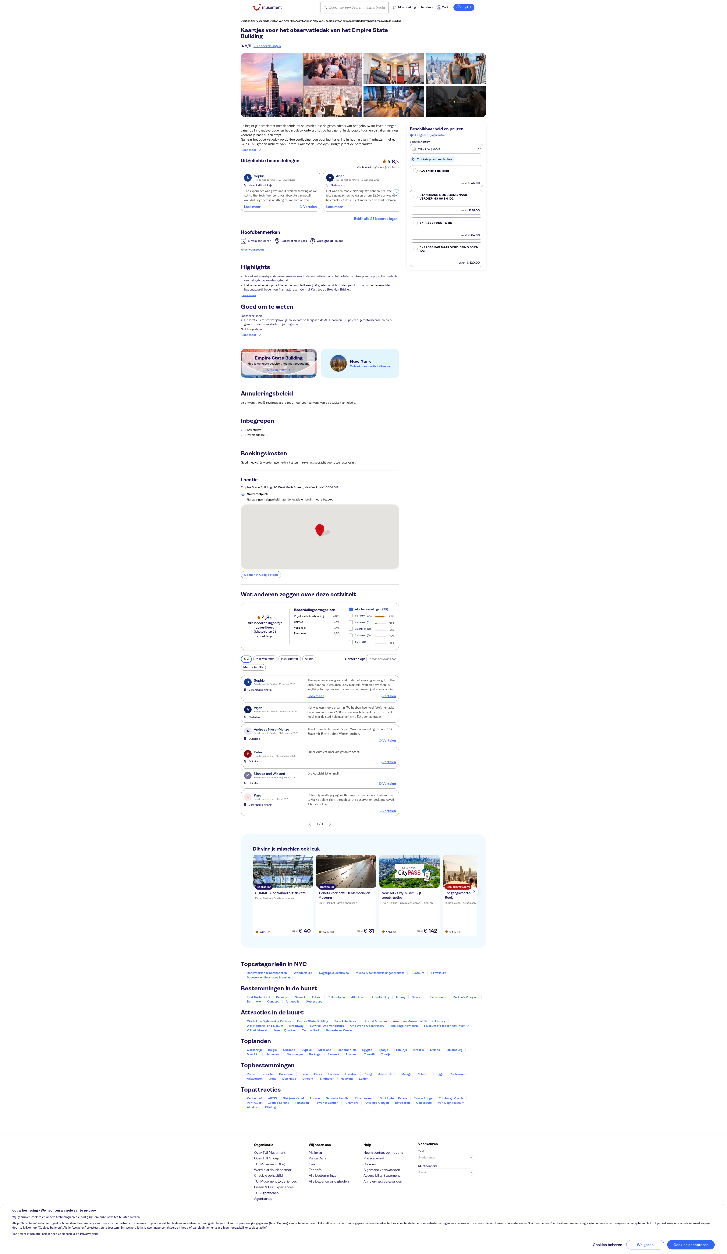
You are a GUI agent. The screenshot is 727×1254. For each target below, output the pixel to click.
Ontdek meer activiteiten (368, 366)
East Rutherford (258, 997)
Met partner (289, 658)
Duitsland (325, 1050)
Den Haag (289, 1078)
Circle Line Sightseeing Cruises (269, 1021)
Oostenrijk (254, 1050)
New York (360, 361)
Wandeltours (303, 973)
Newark (300, 997)
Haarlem (347, 1078)
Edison (316, 997)
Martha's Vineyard (465, 997)
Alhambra (351, 1102)
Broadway (296, 1026)
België (272, 1050)
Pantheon (302, 1102)
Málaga (406, 1074)
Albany (400, 997)
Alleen (309, 658)
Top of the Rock (345, 1021)
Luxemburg (454, 1050)
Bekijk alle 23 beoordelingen (376, 219)
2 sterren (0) (363, 635)
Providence (438, 997)
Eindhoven (327, 1078)
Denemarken (347, 1050)
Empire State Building (279, 358)
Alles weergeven (252, 249)
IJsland (435, 1050)
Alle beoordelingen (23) (371, 609)
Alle (246, 659)
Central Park (311, 1030)
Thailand (352, 1054)
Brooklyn (282, 997)
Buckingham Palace (393, 1098)
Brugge (438, 1074)
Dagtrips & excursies (334, 973)
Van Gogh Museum (451, 1102)
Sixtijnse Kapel (293, 1098)
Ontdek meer (276, 369)
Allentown (358, 997)
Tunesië (369, 1054)
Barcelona (286, 1074)
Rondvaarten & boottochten (267, 973)
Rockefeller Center (339, 1030)
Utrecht (308, 1078)
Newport (418, 997)
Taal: (421, 1151)
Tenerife (267, 1074)
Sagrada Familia (337, 1098)
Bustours (417, 973)
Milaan (422, 1074)
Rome (251, 1074)
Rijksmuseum (364, 1098)
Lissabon (351, 1074)
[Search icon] (325, 7)
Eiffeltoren (402, 1102)
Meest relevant (380, 659)
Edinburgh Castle (451, 1098)
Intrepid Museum (375, 1021)
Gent (272, 1078)
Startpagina (248, 20)
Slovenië (333, 1054)
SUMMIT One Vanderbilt (327, 1026)
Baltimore (254, 1001)
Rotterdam (458, 1074)
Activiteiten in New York (309, 20)
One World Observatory (367, 1026)
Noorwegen (295, 1054)
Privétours (438, 973)
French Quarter (284, 1030)
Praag (368, 1074)
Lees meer (249, 149)
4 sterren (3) (363, 622)
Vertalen (310, 206)
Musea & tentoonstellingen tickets (380, 973)
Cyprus (306, 1050)
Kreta (304, 1074)
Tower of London (326, 1102)
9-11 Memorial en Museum (265, 1026)
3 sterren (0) (363, 628)
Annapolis (293, 1001)
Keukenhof (254, 1098)
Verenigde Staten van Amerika (275, 20)
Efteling (270, 1107)
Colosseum (424, 1102)
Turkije (386, 1054)
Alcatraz (253, 1107)
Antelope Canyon (377, 1102)
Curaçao (289, 1050)
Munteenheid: (428, 1166)
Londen (333, 1074)
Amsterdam (386, 1074)
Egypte (367, 1050)
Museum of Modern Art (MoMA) (446, 1026)
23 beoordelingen (267, 46)
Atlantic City (380, 997)
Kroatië (418, 1050)
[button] (446, 176)
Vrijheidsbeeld (257, 1030)
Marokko (253, 1054)
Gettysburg (314, 1001)
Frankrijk (400, 1050)
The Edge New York (404, 1026)
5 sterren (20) (363, 615)
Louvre (315, 1098)
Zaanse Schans (278, 1102)
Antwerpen (255, 1078)
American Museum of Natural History (419, 1021)
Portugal (315, 1054)
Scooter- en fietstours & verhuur (270, 977)
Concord (273, 1001)
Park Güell (254, 1102)
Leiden (363, 1078)
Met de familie (253, 667)
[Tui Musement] (270, 7)
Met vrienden (265, 658)
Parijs (318, 1074)
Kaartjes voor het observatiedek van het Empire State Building (363, 20)
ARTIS (272, 1098)
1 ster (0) (360, 642)
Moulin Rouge (423, 1098)
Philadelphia (336, 997)
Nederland (273, 1054)
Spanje (383, 1050)
